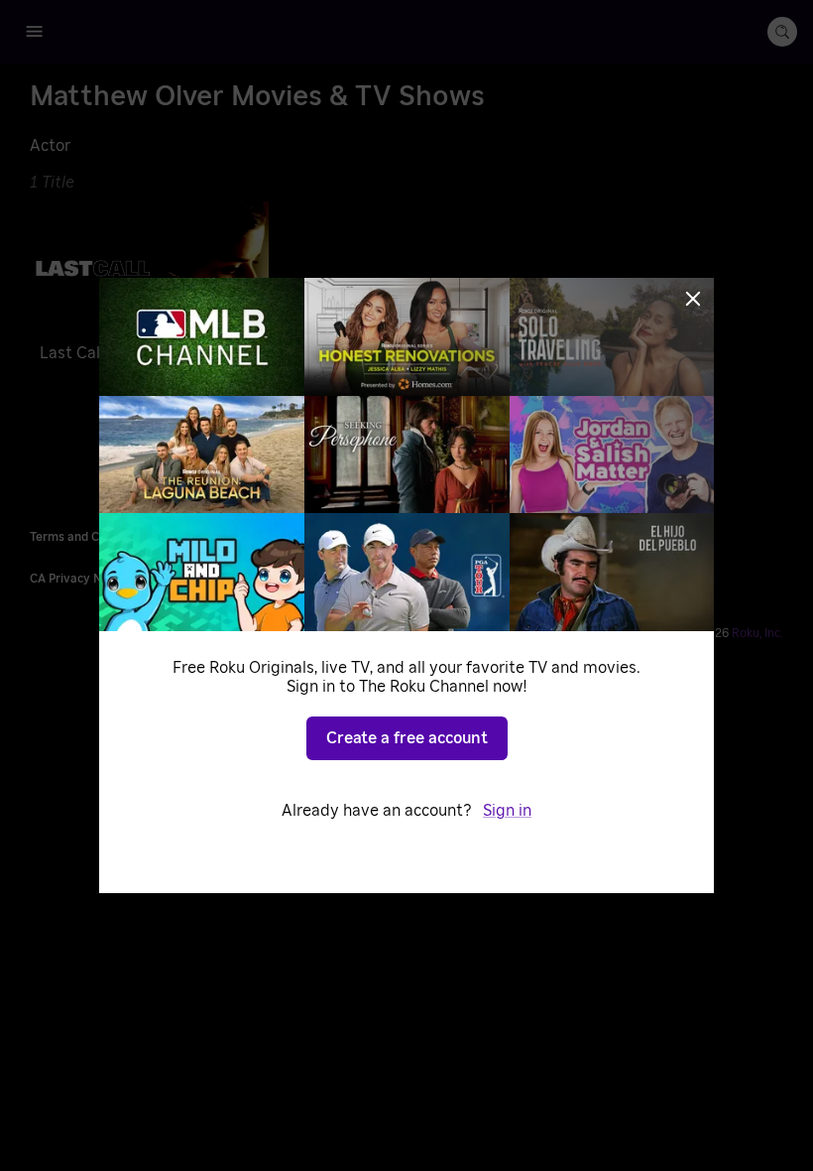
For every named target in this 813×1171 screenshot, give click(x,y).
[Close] (693, 299)
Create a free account (407, 738)
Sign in (507, 811)
